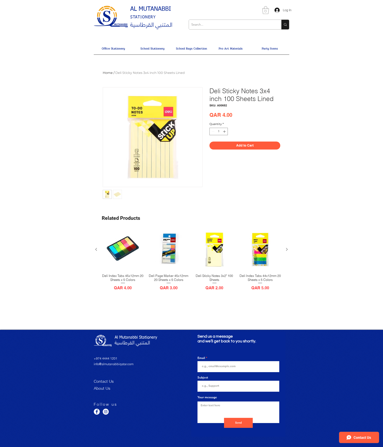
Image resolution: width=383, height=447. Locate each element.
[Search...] (285, 24)
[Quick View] (123, 250)
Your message (207, 397)
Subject (202, 377)
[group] (191, 261)
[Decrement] (212, 131)
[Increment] (224, 131)
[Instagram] (106, 412)
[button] (265, 10)
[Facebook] (97, 412)
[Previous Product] (96, 249)
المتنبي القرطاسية (151, 24)
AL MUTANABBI (150, 9)
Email (201, 357)
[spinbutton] (218, 131)
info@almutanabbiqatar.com (113, 364)
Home (108, 73)
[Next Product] (286, 249)
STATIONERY (143, 17)
